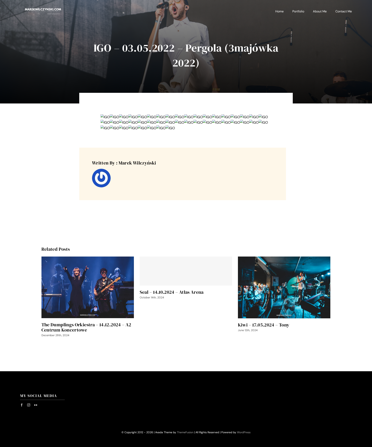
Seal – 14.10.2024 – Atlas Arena (172, 292)
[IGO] (105, 117)
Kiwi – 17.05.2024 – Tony (263, 325)
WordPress (244, 432)
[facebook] (21, 405)
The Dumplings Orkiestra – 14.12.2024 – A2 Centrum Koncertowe (86, 327)
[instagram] (28, 405)
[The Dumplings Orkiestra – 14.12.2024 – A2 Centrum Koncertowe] (87, 287)
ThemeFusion (185, 432)
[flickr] (35, 405)
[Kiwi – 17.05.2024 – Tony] (284, 287)
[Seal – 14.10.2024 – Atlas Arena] (186, 271)
